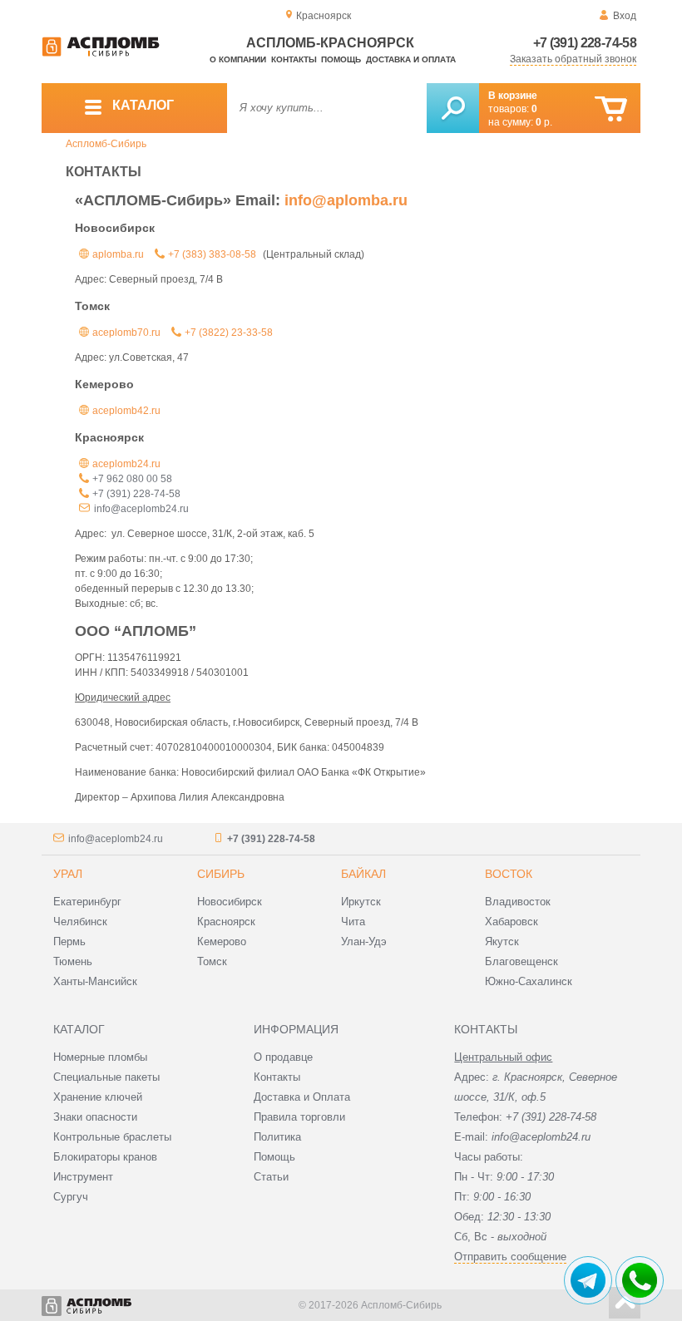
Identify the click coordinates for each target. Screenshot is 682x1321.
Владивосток (518, 901)
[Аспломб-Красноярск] (101, 53)
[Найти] (453, 108)
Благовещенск (521, 961)
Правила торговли (299, 1117)
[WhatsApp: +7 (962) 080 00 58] (639, 1280)
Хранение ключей (97, 1097)
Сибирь (221, 873)
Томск (212, 961)
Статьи (271, 1177)
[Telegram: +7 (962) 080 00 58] (588, 1280)
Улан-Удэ (364, 941)
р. (544, 122)
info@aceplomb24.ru (141, 509)
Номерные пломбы (100, 1057)
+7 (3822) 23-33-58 (229, 332)
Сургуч (70, 1196)
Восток (508, 873)
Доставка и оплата (411, 59)
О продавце (283, 1057)
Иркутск (361, 901)
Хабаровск (511, 921)
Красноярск (226, 921)
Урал (67, 873)
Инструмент (83, 1177)
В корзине (512, 95)
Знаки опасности (95, 1117)
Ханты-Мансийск (95, 981)
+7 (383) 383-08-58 (212, 254)
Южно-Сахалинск (528, 981)
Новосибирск (229, 901)
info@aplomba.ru (346, 200)
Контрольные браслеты (112, 1137)
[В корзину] (611, 109)
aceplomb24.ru (126, 464)
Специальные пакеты (106, 1077)
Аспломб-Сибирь (106, 144)
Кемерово (221, 941)
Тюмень (72, 961)
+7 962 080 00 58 (132, 479)
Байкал (363, 873)
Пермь (69, 941)
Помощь (341, 59)
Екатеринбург (87, 901)
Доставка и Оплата (302, 1097)
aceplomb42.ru (126, 411)
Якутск (502, 941)
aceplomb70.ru (126, 332)
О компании (238, 59)
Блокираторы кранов (105, 1157)
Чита (353, 921)
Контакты (294, 59)
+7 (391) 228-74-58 (584, 43)
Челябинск (80, 921)
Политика (277, 1137)
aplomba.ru (118, 254)
